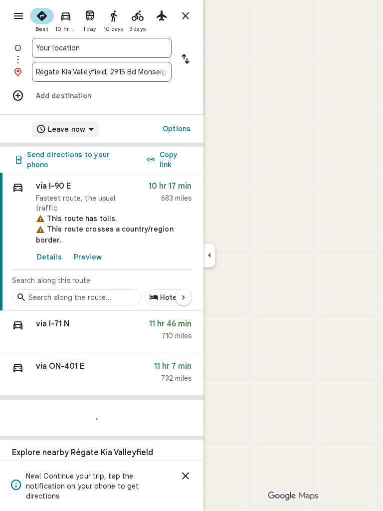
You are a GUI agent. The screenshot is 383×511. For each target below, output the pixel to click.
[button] (101, 332)
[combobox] (102, 48)
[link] (101, 242)
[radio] (42, 19)
